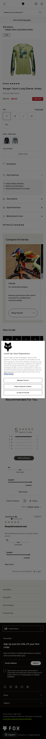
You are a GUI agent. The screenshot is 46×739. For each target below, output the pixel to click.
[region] (23, 369)
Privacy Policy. (8, 374)
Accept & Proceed (23, 392)
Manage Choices (23, 380)
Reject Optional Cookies (23, 386)
